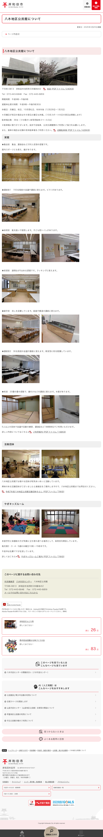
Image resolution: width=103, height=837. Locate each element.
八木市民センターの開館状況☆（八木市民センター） (28, 672)
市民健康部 (9, 582)
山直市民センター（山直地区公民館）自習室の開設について (30, 708)
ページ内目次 (14, 34)
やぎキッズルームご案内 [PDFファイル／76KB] (42, 556)
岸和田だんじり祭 (27, 621)
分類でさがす (23, 750)
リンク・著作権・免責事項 (33, 782)
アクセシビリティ (63, 782)
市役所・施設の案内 (44, 750)
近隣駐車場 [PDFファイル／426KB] (73, 130)
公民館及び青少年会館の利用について (22, 695)
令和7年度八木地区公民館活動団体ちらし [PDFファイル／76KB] (35, 492)
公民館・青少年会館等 (60, 750)
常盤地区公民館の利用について (19, 714)
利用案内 (6, 782)
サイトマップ (16, 782)
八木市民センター (24, 582)
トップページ (12, 750)
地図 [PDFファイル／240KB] (60, 89)
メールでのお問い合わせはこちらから (21, 593)
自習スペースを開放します (17, 701)
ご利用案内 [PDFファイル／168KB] (49, 432)
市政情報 (33, 750)
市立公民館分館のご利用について (20, 721)
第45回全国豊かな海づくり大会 (32, 640)
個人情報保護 (49, 782)
